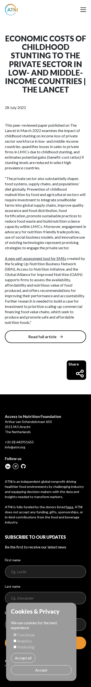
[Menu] (83, 9)
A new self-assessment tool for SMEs (35, 258)
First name (13, 560)
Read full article (42, 336)
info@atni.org (15, 447)
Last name (12, 586)
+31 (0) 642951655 (19, 442)
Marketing (25, 647)
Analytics (24, 641)
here (69, 507)
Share (73, 364)
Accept (41, 670)
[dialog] (41, 642)
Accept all (23, 658)
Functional (25, 634)
